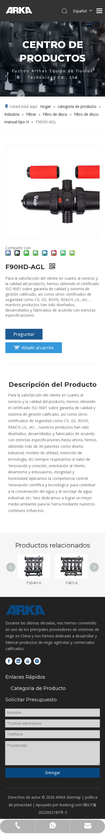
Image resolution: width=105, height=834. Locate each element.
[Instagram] (37, 660)
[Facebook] (8, 660)
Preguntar (23, 334)
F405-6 (71, 582)
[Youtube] (27, 660)
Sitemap (73, 797)
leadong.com (71, 804)
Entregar (52, 772)
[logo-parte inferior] (25, 610)
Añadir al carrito (38, 348)
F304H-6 (33, 582)
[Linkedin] (18, 660)
